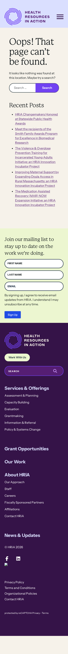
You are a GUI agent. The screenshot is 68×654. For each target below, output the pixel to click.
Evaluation (12, 409)
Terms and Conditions (20, 588)
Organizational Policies (21, 594)
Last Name (15, 274)
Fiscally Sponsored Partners (24, 502)
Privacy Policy (14, 582)
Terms (45, 613)
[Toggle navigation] (60, 17)
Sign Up (13, 314)
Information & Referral (20, 423)
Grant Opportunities (27, 449)
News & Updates (22, 535)
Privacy (36, 613)
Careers (10, 496)
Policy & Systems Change (22, 429)
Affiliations (12, 509)
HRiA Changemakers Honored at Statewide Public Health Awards (36, 118)
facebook (7, 558)
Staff (8, 489)
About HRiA (17, 475)
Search (13, 371)
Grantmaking (14, 416)
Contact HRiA (14, 516)
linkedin (18, 558)
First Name (15, 263)
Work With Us (17, 357)
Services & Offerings (27, 388)
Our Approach (15, 482)
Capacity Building (17, 402)
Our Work (15, 462)
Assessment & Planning (21, 396)
